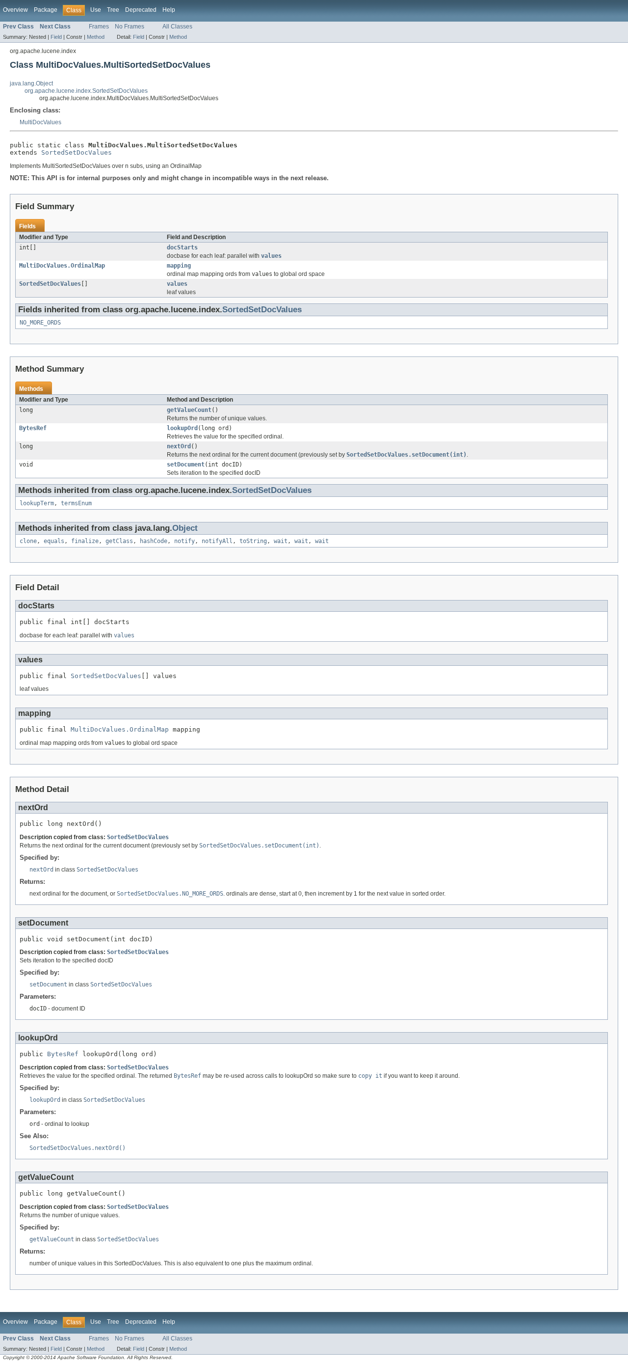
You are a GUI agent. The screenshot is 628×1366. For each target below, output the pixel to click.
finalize (85, 541)
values (177, 283)
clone (28, 541)
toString (253, 541)
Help (168, 9)
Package (45, 9)
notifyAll (217, 541)
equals (54, 541)
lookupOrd (182, 428)
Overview (15, 9)
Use (95, 9)
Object (185, 528)
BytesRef (33, 428)
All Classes (177, 26)
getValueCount (189, 410)
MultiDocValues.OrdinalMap (62, 265)
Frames (99, 26)
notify (184, 541)
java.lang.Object (31, 83)
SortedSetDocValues (76, 152)
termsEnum (76, 503)
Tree (113, 9)
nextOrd (179, 446)
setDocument (186, 464)
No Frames (129, 26)
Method (96, 37)
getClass (119, 541)
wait (281, 541)
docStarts (182, 247)
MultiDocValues (40, 122)
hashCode (153, 541)
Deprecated (141, 9)
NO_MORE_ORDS (40, 322)
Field (56, 37)
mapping (179, 265)
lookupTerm (37, 503)
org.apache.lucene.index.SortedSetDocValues (86, 90)
